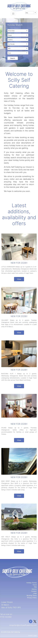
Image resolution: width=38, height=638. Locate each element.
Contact (34, 591)
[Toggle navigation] (13, 13)
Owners (34, 589)
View (19, 279)
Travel (35, 585)
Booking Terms (32, 595)
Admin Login (32, 635)
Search (12, 58)
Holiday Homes (31, 583)
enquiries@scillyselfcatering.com (23, 625)
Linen (35, 593)
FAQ (35, 587)
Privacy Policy (32, 598)
